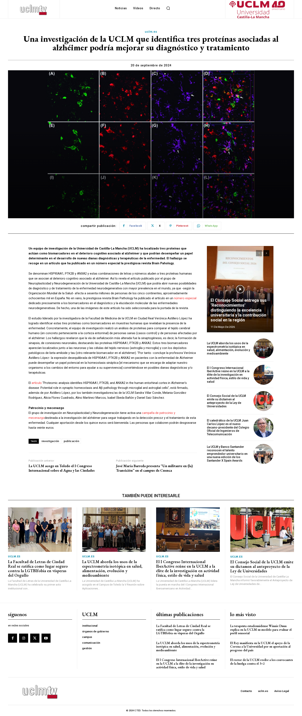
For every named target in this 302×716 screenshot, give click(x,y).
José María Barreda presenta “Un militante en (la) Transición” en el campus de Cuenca (154, 468)
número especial (185, 298)
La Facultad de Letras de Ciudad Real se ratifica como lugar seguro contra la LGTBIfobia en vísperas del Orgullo (38, 568)
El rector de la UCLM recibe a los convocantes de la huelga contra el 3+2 (261, 662)
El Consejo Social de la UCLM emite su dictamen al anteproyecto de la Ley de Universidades (226, 401)
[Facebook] (12, 638)
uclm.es (151, 31)
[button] (168, 8)
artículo (37, 383)
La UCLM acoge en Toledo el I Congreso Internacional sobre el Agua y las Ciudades (62, 468)
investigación (50, 441)
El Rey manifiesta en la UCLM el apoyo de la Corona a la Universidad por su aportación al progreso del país (260, 646)
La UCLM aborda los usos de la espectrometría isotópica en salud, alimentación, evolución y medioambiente (228, 348)
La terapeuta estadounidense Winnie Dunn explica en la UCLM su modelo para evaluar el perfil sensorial (261, 629)
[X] (34, 638)
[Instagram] (23, 638)
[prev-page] (259, 253)
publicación (71, 441)
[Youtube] (46, 638)
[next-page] (266, 253)
